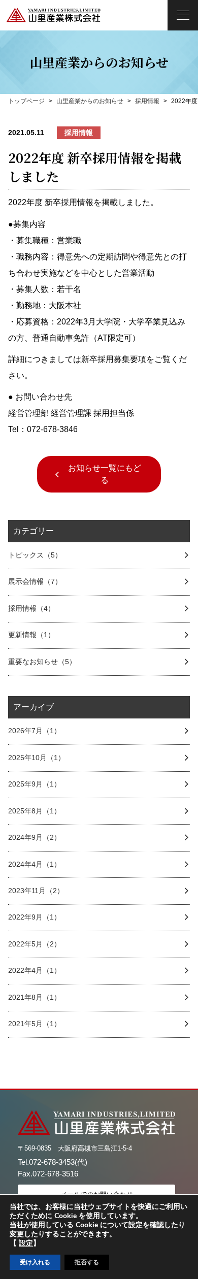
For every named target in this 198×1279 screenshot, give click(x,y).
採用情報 (147, 101)
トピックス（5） (35, 555)
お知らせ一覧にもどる (104, 474)
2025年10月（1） (36, 758)
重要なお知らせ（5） (42, 662)
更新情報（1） (31, 635)
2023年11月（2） (36, 891)
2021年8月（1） (34, 997)
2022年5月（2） (34, 944)
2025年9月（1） (34, 784)
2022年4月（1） (34, 970)
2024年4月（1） (34, 864)
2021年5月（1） (34, 1024)
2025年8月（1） (34, 811)
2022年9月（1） (34, 917)
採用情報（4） (31, 608)
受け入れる (35, 1262)
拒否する (87, 1262)
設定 (26, 1243)
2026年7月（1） (34, 731)
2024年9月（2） (34, 837)
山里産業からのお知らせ (89, 101)
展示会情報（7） (35, 581)
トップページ (26, 101)
